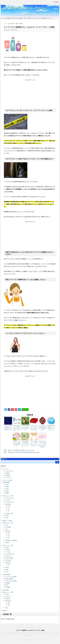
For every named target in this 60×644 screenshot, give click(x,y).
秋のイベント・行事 (8, 592)
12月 (9, 506)
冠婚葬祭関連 (6, 482)
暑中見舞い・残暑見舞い (11, 540)
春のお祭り (8, 562)
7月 (9, 535)
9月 (9, 604)
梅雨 (6, 585)
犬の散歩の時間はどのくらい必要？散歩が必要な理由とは (25, 427)
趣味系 (4, 610)
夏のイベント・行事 (8, 522)
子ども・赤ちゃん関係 (10, 580)
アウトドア (6, 468)
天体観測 (7, 475)
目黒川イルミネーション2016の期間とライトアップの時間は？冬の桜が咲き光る (42, 444)
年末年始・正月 (9, 513)
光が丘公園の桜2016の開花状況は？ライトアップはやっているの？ (25, 443)
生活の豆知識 (6, 574)
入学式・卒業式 (9, 558)
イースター (8, 551)
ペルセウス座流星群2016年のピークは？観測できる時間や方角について (8, 427)
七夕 (6, 529)
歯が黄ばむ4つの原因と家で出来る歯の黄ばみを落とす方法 (23, 452)
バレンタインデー (9, 502)
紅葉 (6, 607)
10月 (9, 602)
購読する (4, 459)
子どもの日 (8, 560)
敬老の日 (7, 598)
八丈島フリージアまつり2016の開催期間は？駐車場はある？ (17, 443)
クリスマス (8, 500)
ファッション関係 (7, 480)
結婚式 (7, 492)
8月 (9, 537)
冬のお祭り (8, 504)
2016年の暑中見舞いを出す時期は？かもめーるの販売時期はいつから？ (17, 427)
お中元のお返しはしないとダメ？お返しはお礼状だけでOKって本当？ (34, 427)
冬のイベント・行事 (8, 495)
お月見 (7, 594)
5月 (9, 564)
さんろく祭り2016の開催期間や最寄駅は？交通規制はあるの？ (42, 427)
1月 (9, 508)
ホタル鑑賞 (8, 527)
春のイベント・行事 (8, 545)
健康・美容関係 (9, 578)
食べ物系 (7, 587)
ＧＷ (6, 571)
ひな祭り (7, 549)
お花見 (7, 547)
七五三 (7, 488)
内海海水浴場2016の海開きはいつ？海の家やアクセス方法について (51, 427)
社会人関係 (6, 590)
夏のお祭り (8, 531)
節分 (6, 517)
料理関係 (7, 582)
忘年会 (7, 515)
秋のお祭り (8, 600)
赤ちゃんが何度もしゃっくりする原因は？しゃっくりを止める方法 (34, 443)
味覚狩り (7, 473)
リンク (40, 627)
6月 (9, 533)
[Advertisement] (30, 93)
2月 (9, 510)
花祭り (7, 569)
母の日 (7, 567)
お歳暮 (7, 486)
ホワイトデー (8, 556)
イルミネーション (9, 497)
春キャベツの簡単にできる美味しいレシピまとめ (21, 450)
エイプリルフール (9, 553)
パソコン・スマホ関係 (10, 576)
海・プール (8, 477)
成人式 (7, 490)
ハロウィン (8, 596)
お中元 (7, 484)
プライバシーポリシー (31, 627)
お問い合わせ (20, 627)
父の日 (7, 542)
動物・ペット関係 (7, 520)
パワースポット (9, 471)
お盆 (6, 524)
